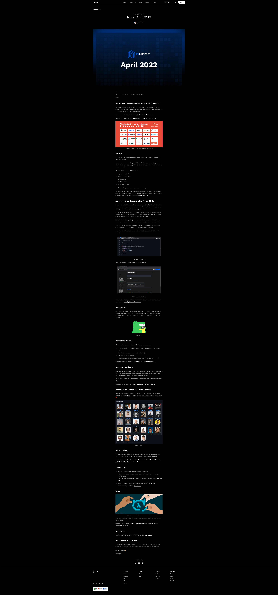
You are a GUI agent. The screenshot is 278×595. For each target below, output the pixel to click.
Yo (116, 90)
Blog (136, 2)
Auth (125, 578)
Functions (126, 583)
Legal (171, 578)
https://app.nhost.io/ (147, 535)
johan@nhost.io (143, 195)
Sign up (182, 2)
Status (171, 576)
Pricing (154, 2)
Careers (157, 578)
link (119, 350)
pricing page (143, 188)
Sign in (174, 2)
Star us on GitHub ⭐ (121, 550)
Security (172, 580)
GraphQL (126, 576)
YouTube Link (122, 476)
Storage (126, 580)
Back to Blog (97, 9)
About (140, 2)
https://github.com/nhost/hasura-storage (144, 384)
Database (126, 573)
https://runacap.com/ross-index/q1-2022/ (144, 118)
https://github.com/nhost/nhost (144, 115)
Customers (147, 2)
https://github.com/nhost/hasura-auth (146, 361)
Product (124, 2)
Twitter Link (137, 486)
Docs (131, 2)
